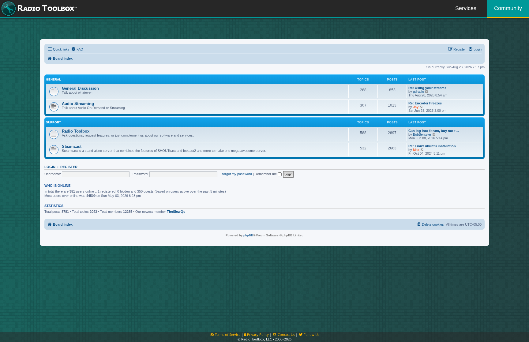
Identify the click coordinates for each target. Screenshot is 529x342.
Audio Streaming (78, 103)
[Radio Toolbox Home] (38, 8)
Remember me (266, 174)
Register (68, 167)
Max (416, 150)
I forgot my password (236, 174)
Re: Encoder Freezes (425, 103)
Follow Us (311, 334)
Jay (415, 107)
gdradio (418, 91)
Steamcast (71, 146)
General (53, 79)
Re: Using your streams (427, 88)
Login (49, 167)
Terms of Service (227, 334)
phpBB (248, 235)
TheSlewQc (176, 211)
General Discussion (80, 88)
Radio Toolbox (75, 131)
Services (465, 8)
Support (53, 122)
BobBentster (422, 134)
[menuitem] (77, 49)
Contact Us (286, 334)
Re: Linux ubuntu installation (432, 146)
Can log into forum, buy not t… (433, 131)
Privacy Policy (257, 334)
